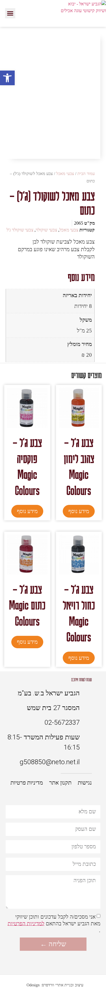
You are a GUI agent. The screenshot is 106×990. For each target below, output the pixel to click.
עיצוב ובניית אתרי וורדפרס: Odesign (55, 985)
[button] (10, 13)
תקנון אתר (60, 782)
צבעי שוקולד (46, 229)
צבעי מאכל (65, 173)
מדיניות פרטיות (26, 782)
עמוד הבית (86, 173)
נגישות (85, 782)
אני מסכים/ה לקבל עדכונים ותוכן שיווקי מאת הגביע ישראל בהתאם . (54, 923)
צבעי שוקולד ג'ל (20, 229)
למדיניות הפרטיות (26, 923)
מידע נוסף (78, 511)
